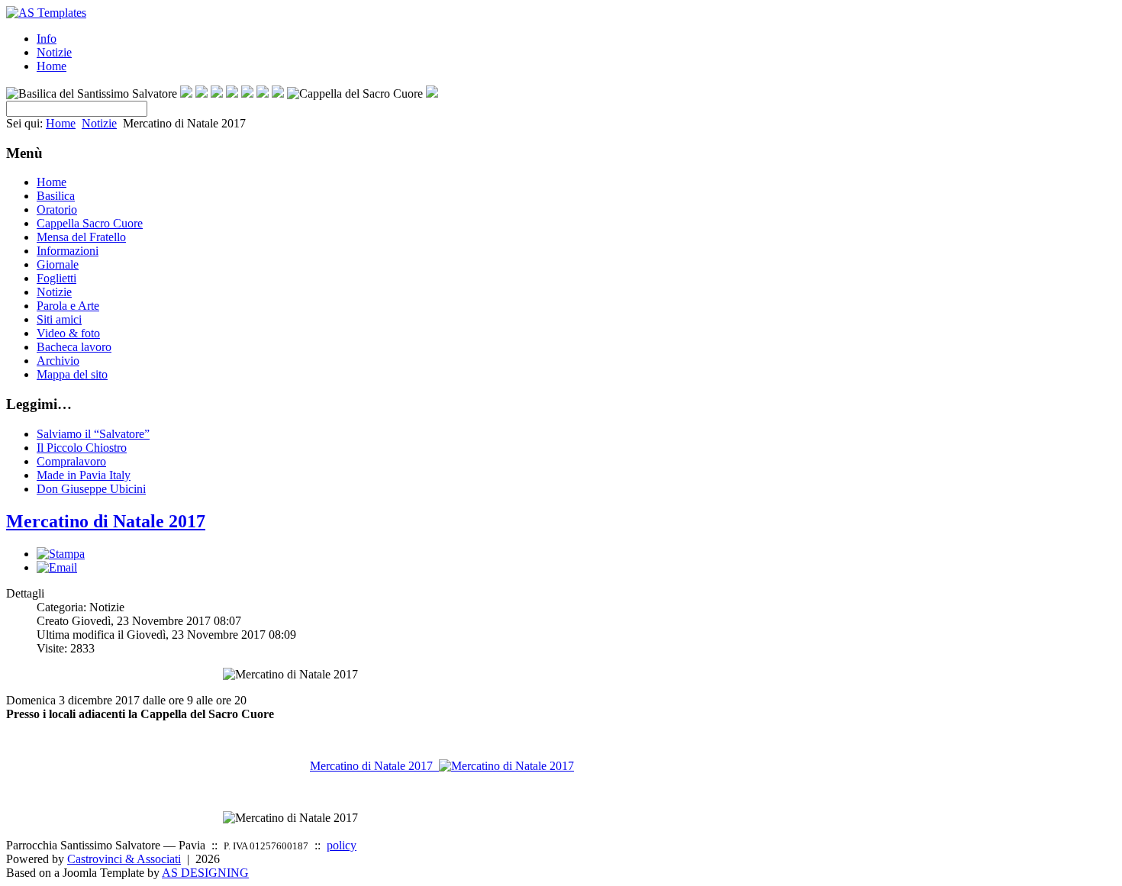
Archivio (58, 360)
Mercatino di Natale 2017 (105, 521)
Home (51, 66)
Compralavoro (71, 461)
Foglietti (56, 278)
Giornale (58, 264)
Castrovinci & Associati (124, 858)
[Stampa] (61, 553)
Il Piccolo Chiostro (82, 447)
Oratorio (57, 209)
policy (341, 845)
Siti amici (59, 319)
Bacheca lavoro (74, 346)
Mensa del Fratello (81, 236)
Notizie (54, 52)
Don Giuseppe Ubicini (91, 488)
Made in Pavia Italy (84, 475)
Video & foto (68, 333)
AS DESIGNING (205, 872)
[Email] (57, 567)
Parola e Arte (68, 305)
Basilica (56, 195)
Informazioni (67, 250)
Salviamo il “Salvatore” (93, 433)
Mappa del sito (72, 374)
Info (46, 38)
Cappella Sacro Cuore (90, 223)
